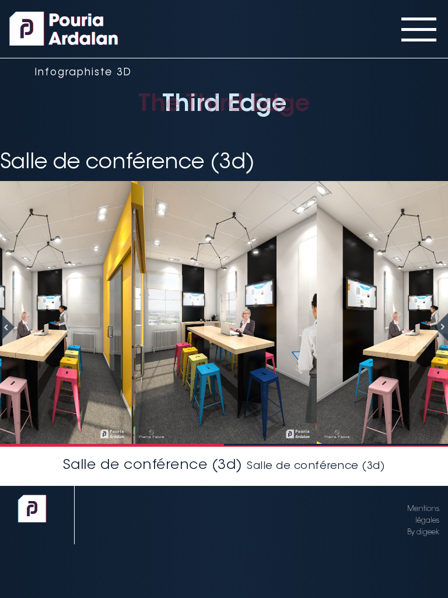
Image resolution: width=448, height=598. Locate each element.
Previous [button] (14, 327)
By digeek (423, 532)
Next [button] (433, 327)
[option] (224, 312)
